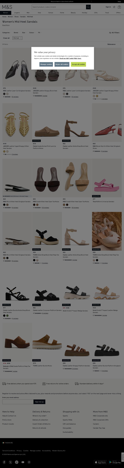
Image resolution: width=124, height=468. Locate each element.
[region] (62, 58)
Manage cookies (46, 64)
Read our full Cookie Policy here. (70, 58)
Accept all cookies (78, 64)
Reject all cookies (62, 64)
